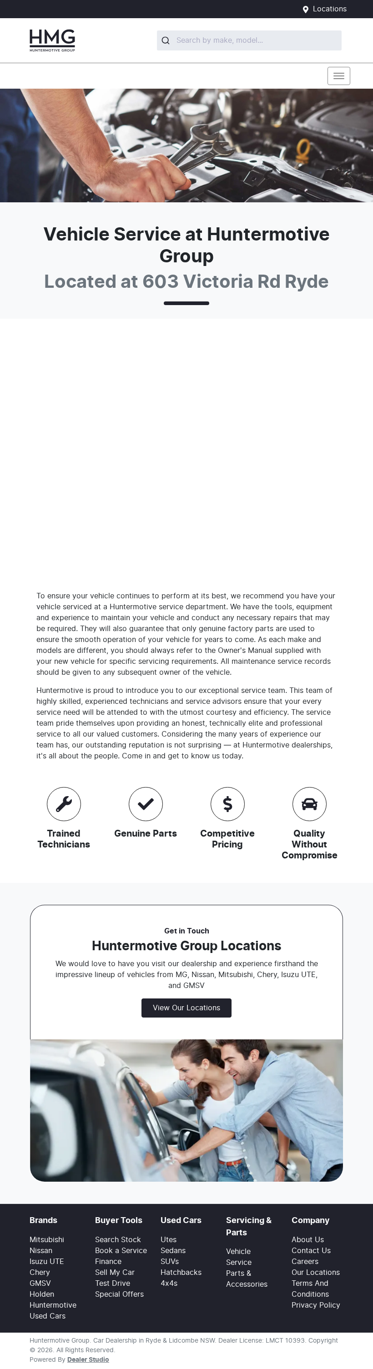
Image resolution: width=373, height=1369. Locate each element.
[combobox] (249, 40)
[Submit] (166, 40)
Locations (330, 9)
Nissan (41, 1250)
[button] (339, 76)
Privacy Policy (316, 1305)
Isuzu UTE (47, 1261)
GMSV (40, 1283)
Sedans (173, 1250)
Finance (108, 1261)
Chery (40, 1272)
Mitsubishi (47, 1240)
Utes (168, 1240)
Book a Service (121, 1250)
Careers (305, 1261)
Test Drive (112, 1283)
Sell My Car (115, 1272)
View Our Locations (186, 1008)
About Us (308, 1240)
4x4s (169, 1283)
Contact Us (311, 1250)
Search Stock (118, 1240)
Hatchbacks (181, 1272)
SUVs (170, 1261)
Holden (42, 1294)
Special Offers (119, 1294)
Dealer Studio (88, 1360)
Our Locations (316, 1272)
